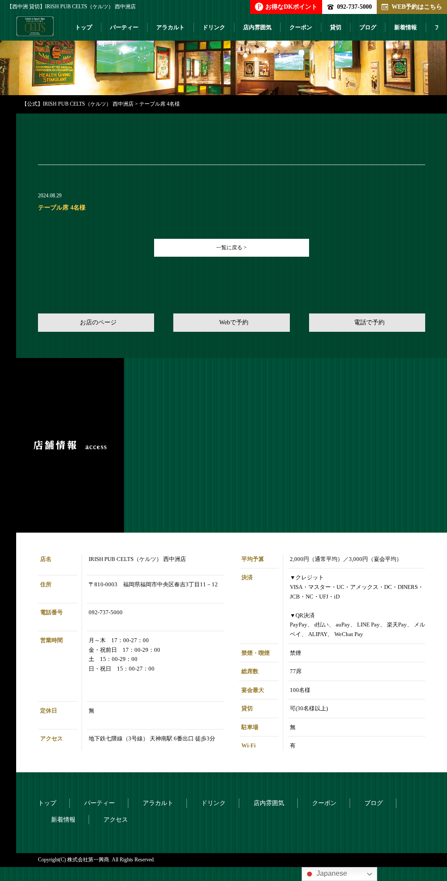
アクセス (115, 819)
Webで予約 (233, 322)
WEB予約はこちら (417, 6)
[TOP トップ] (35, 29)
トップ (83, 27)
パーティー (124, 27)
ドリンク (214, 27)
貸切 (335, 27)
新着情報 (405, 27)
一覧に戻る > (231, 247)
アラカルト (170, 27)
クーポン (300, 27)
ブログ (367, 27)
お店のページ (98, 322)
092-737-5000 (354, 6)
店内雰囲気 (257, 27)
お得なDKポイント (287, 6)
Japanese (331, 873)
